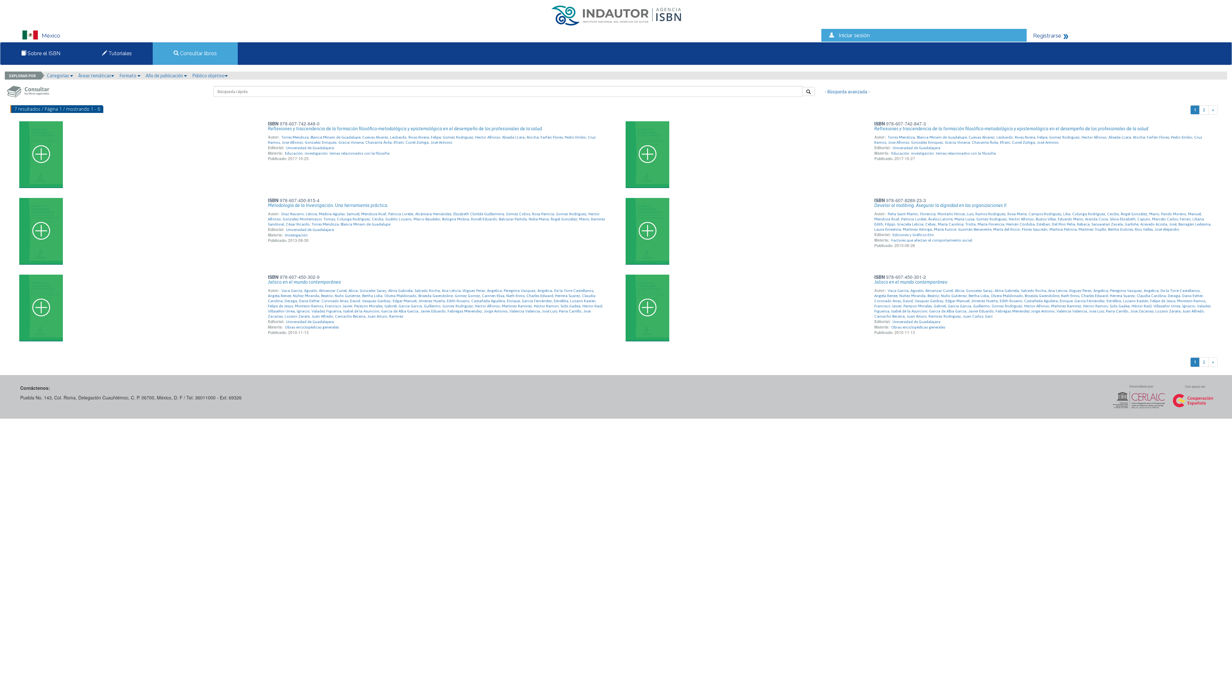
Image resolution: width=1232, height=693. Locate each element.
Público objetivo (208, 75)
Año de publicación (165, 75)
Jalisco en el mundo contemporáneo (304, 282)
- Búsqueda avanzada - (847, 91)
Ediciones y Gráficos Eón (913, 235)
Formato (128, 75)
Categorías (58, 75)
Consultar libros (198, 53)
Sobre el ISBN (43, 53)
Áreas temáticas (94, 75)
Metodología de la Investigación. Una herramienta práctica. (328, 205)
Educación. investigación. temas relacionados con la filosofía (337, 153)
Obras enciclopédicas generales (312, 327)
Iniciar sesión (854, 35)
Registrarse (1047, 35)
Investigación (296, 235)
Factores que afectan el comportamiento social (931, 240)
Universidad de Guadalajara (310, 148)
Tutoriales (119, 53)
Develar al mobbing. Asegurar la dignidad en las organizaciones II (940, 205)
